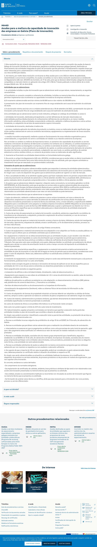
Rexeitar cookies (49, 543)
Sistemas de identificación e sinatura (40, 512)
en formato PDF (90, 410)
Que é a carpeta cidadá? (36, 515)
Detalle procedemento (46, 16)
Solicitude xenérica (7, 520)
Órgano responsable (11, 404)
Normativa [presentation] (68, 52)
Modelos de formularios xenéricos (12, 523)
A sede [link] (19, 13)
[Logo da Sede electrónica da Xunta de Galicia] (13, 5)
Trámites (8, 16)
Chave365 (4, 510)
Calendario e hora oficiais (36, 510)
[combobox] (13, 39)
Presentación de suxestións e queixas (13, 515)
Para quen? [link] (33, 13)
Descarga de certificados (9, 518)
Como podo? (59, 528)
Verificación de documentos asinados (13, 512)
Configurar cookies (33, 543)
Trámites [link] (7, 13)
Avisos (57, 517)
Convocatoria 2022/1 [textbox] (8, 39)
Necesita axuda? (60, 507)
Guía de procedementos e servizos (25, 16)
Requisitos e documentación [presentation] (33, 52)
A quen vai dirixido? (11, 389)
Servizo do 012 (60, 510)
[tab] (11, 51)
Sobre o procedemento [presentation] (11, 52)
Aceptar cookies (64, 543)
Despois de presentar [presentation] (53, 52)
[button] (94, 5)
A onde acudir (9, 396)
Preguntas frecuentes (62, 525)
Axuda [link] (46, 13)
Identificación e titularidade (37, 507)
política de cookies (36, 540)
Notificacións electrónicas (9, 526)
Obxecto (7, 59)
